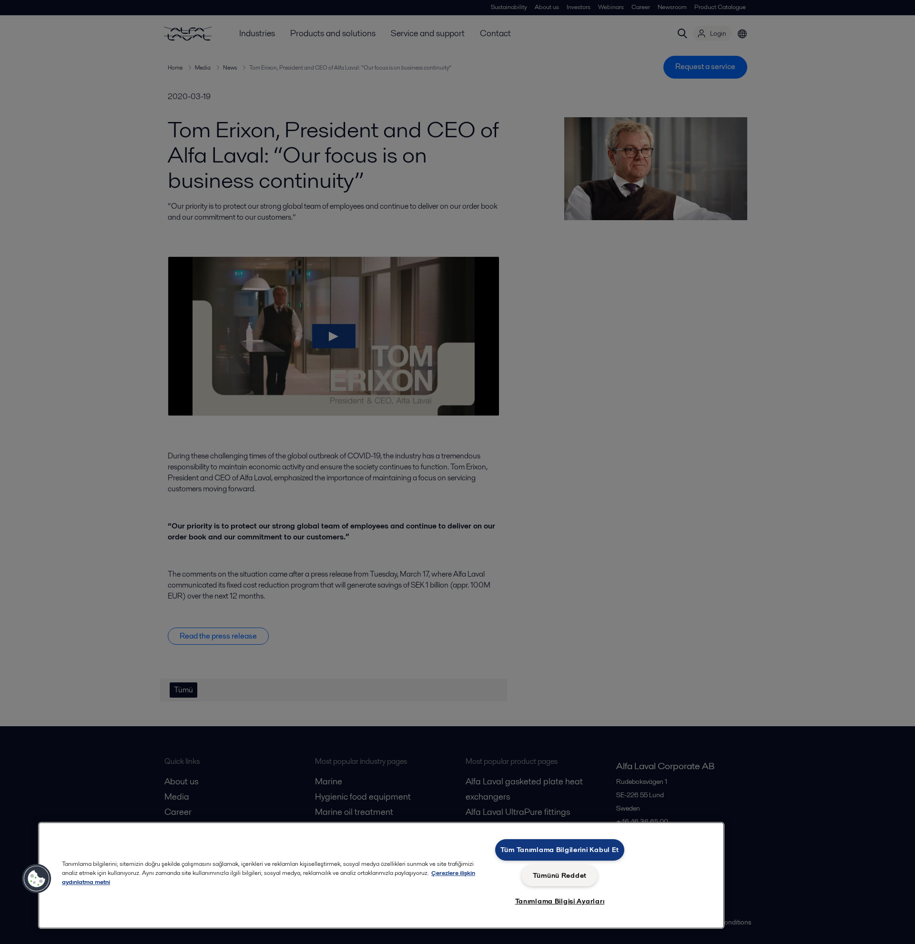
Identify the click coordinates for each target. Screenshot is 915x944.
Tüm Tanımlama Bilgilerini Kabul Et (559, 849)
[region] (381, 875)
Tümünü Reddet (560, 875)
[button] (36, 878)
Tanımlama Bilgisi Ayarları (560, 901)
